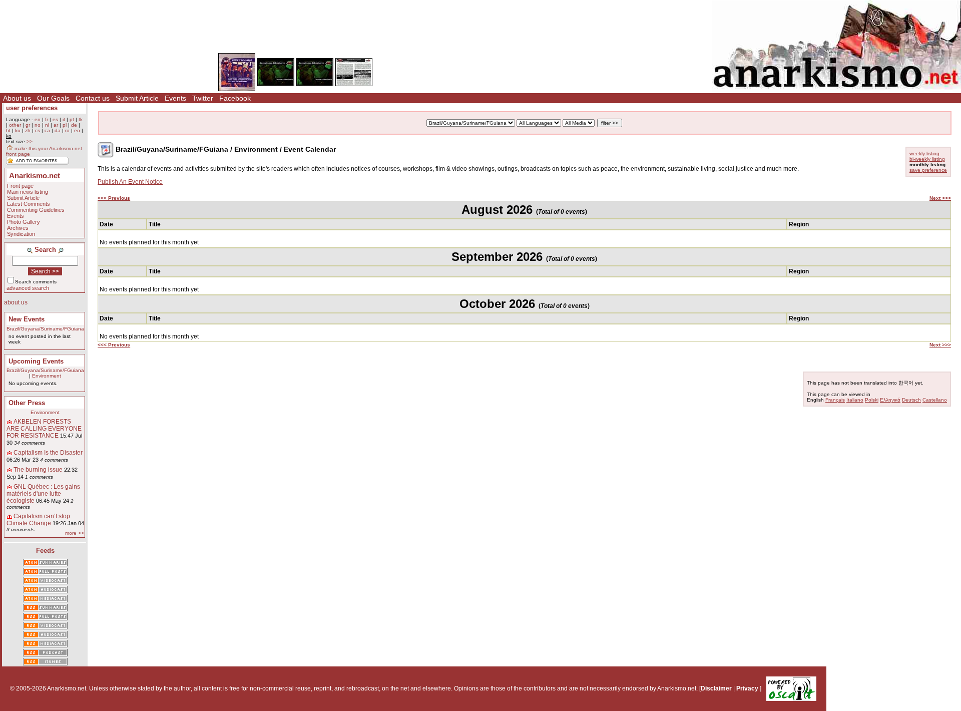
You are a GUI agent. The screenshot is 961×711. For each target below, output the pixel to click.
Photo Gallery (23, 222)
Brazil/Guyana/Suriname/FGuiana (45, 328)
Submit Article (137, 98)
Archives (18, 228)
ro (67, 130)
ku (18, 130)
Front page (20, 186)
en (38, 119)
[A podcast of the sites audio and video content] (45, 653)
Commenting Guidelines (36, 210)
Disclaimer (716, 688)
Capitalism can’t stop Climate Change (38, 520)
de (74, 125)
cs (37, 130)
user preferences (32, 108)
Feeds (45, 550)
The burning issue (38, 469)
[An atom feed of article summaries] (45, 563)
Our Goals (53, 98)
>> (30, 141)
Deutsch (911, 400)
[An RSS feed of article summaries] (45, 608)
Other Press (27, 403)
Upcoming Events (36, 361)
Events (175, 98)
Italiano (854, 400)
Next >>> (940, 198)
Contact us (93, 98)
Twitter (202, 98)
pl (65, 125)
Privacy (747, 688)
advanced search (28, 288)
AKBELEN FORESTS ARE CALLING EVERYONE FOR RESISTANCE (44, 428)
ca (47, 130)
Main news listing (27, 192)
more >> (74, 533)
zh (28, 130)
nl (47, 125)
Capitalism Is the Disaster (48, 452)
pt (72, 119)
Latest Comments (28, 204)
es (55, 119)
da (58, 130)
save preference (928, 170)
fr (46, 119)
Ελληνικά (890, 400)
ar (56, 125)
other (15, 125)
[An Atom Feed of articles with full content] (45, 572)
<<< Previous (114, 198)
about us (16, 302)
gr (28, 125)
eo (77, 130)
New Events (27, 319)
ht (8, 130)
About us (17, 98)
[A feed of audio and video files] (45, 599)
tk (81, 119)
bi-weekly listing (927, 159)
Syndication (21, 234)
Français (835, 400)
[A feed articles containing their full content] (45, 617)
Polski (871, 400)
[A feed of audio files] (45, 590)
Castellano (934, 400)
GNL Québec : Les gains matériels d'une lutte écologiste (43, 493)
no (38, 125)
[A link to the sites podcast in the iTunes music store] (45, 662)
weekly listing (924, 153)
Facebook (235, 98)
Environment (46, 376)
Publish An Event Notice (130, 181)
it (64, 119)
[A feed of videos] (45, 581)
